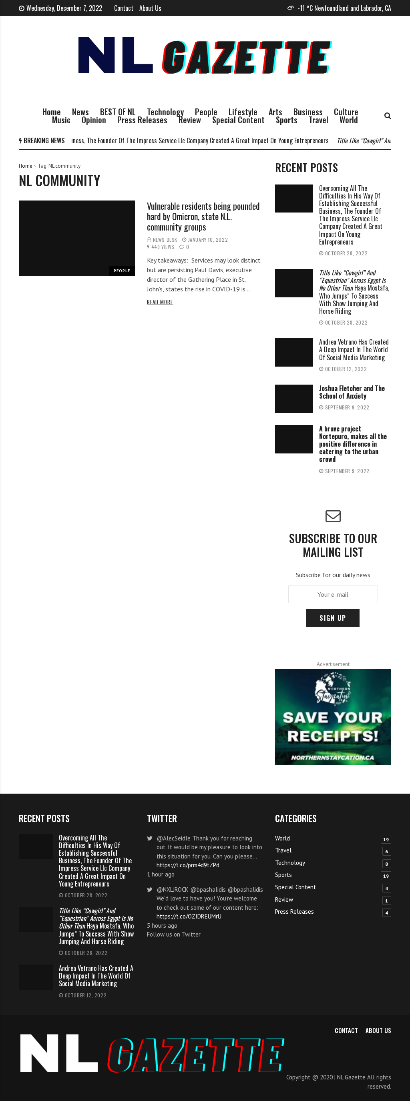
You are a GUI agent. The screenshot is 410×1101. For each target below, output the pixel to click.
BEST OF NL (118, 112)
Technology (165, 112)
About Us (150, 8)
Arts (275, 112)
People (206, 112)
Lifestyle (243, 112)
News (80, 112)
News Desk (165, 239)
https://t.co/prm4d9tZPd (188, 865)
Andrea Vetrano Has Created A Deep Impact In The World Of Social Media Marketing (354, 349)
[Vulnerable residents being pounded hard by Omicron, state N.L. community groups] (77, 238)
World (349, 120)
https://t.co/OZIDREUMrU (189, 916)
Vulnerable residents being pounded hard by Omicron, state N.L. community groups (203, 216)
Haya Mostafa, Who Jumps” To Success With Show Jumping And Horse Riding (354, 292)
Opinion (94, 120)
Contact (123, 8)
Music (61, 120)
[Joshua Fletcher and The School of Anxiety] (294, 399)
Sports (286, 120)
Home (51, 112)
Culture (346, 112)
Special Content (238, 120)
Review (190, 120)
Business (308, 112)
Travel (318, 120)
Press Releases (142, 120)
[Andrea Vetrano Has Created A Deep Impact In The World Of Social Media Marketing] (294, 352)
